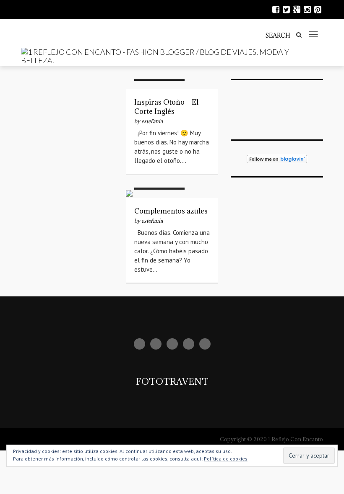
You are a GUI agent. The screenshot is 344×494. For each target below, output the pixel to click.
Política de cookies (226, 458)
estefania (152, 121)
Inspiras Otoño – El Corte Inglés (166, 107)
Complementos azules (171, 211)
